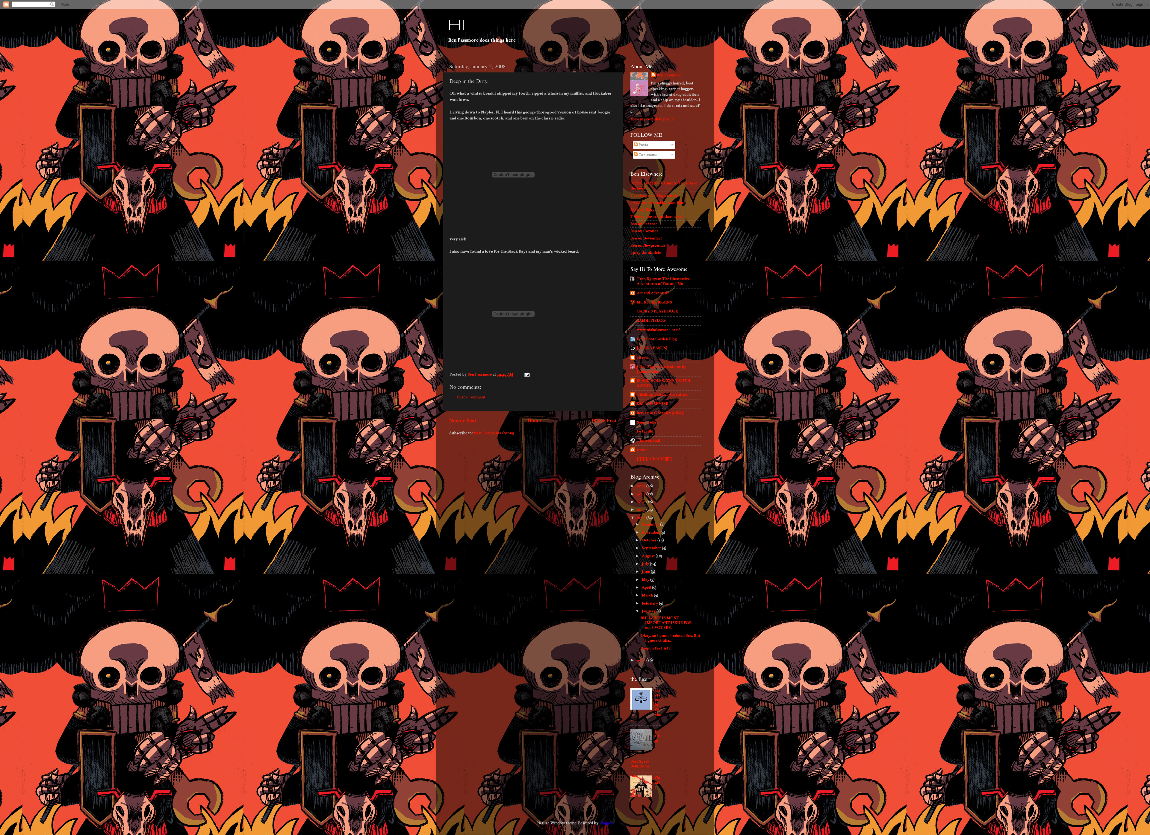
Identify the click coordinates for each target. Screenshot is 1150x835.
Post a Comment (471, 397)
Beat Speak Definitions (640, 763)
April (647, 587)
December (651, 524)
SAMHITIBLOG (651, 320)
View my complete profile (652, 119)
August (649, 556)
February (650, 603)
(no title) (658, 736)
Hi (456, 26)
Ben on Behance (643, 223)
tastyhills (645, 431)
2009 (641, 509)
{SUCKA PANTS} (652, 348)
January (649, 611)
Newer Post (462, 421)
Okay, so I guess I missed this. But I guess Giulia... (670, 638)
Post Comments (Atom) (494, 433)
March (648, 595)
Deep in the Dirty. (656, 648)
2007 (641, 660)
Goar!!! (657, 782)
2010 (641, 502)
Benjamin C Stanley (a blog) (661, 413)
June (646, 571)
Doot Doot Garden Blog (657, 339)
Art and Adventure (653, 293)
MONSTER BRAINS (654, 302)
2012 (641, 486)
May (646, 579)
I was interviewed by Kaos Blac (657, 202)
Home (534, 421)
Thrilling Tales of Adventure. (662, 394)
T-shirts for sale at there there (656, 216)
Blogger (606, 823)
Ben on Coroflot (644, 231)
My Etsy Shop (642, 209)
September (652, 548)
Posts (643, 144)
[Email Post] (526, 374)
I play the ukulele (645, 252)
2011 (641, 494)
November (651, 532)
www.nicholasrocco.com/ (658, 329)
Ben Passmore (669, 75)
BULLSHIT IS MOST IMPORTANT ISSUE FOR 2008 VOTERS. (666, 623)
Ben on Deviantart (646, 238)
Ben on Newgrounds (647, 245)
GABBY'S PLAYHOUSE (657, 311)
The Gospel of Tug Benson (653, 195)
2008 (641, 517)
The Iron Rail (648, 440)
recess (642, 449)
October (649, 540)
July (646, 563)
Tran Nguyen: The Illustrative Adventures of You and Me (663, 281)
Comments (647, 154)
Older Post (604, 421)
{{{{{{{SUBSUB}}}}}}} (654, 459)
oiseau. (643, 357)
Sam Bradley (647, 422)
